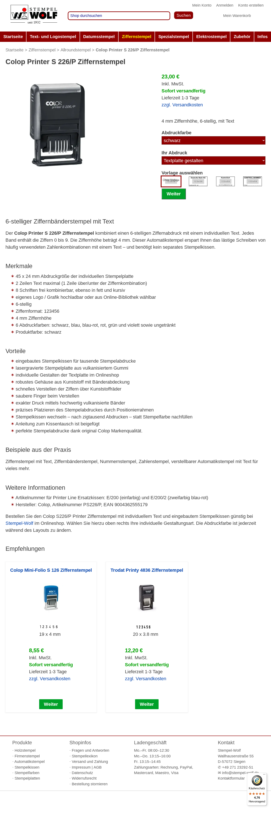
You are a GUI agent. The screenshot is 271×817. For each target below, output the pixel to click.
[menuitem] (13, 36)
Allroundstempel (76, 50)
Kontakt (226, 742)
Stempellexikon (85, 756)
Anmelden (224, 5)
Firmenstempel (27, 756)
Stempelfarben (27, 773)
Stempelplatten (27, 778)
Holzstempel (25, 750)
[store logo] (33, 16)
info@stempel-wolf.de (240, 773)
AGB (98, 767)
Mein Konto (202, 5)
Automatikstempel (29, 761)
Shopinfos (80, 742)
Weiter (174, 193)
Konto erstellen (251, 5)
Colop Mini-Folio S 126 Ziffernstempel (51, 570)
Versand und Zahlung (90, 761)
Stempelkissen (27, 767)
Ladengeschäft (150, 742)
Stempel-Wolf (19, 523)
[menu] (135, 37)
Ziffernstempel (42, 50)
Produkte (22, 742)
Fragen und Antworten (90, 750)
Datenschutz (82, 773)
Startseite (15, 50)
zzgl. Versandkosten (182, 104)
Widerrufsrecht (84, 778)
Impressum (81, 767)
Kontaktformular (231, 778)
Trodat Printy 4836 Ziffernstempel (147, 570)
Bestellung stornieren (90, 784)
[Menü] (264, 775)
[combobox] (119, 15)
